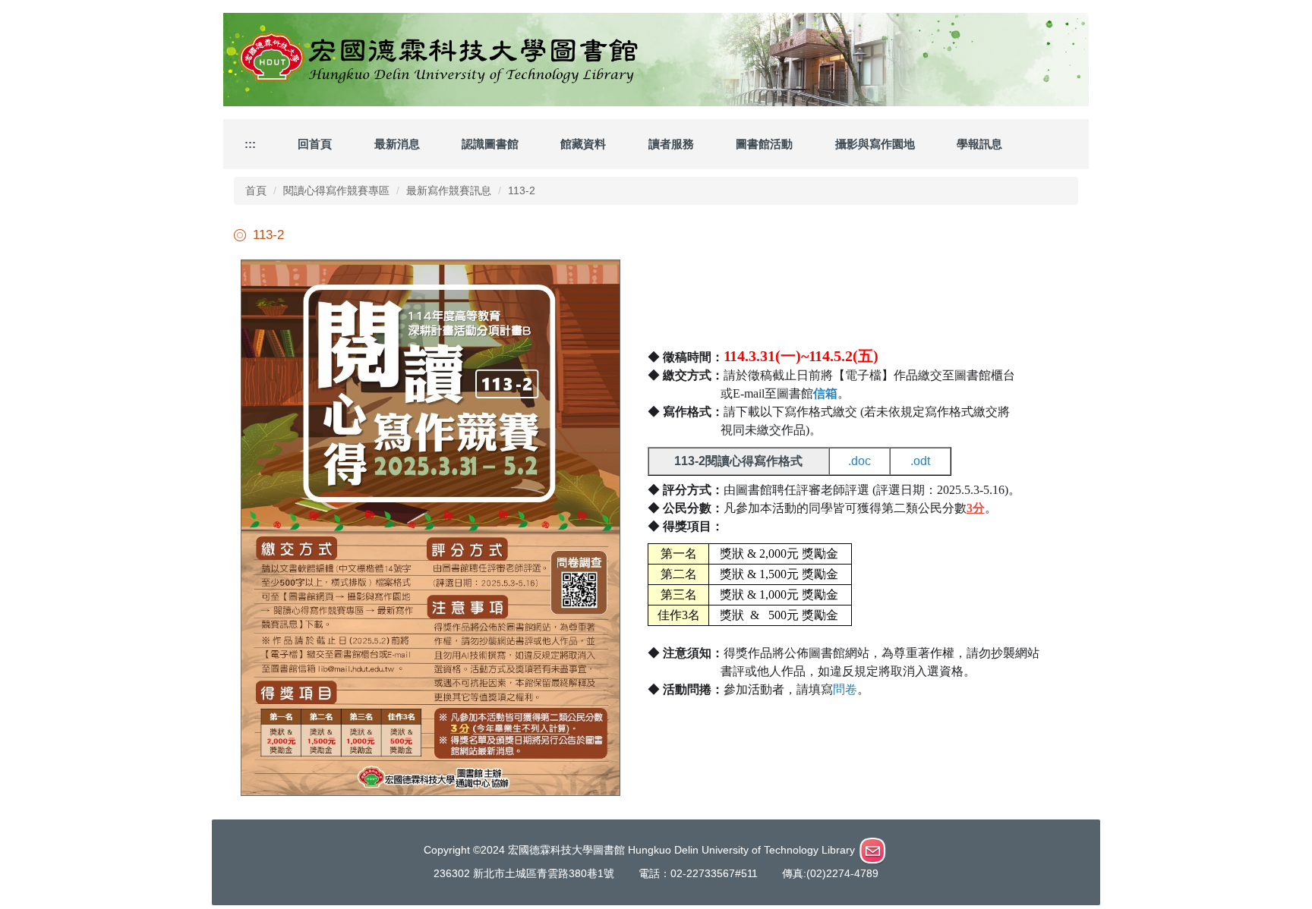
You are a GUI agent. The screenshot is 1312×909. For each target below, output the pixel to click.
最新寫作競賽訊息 (448, 190)
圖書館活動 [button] (764, 143)
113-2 (521, 190)
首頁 (255, 190)
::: (250, 143)
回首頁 (315, 143)
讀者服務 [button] (671, 143)
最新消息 (397, 143)
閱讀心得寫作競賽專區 (336, 190)
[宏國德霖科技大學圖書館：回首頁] (656, 59)
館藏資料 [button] (583, 143)
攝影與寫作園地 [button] (875, 143)
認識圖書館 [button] (490, 143)
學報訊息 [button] (979, 143)
